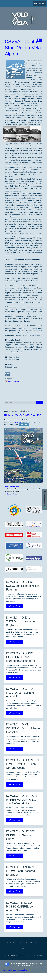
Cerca (39, 402)
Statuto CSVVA (13, 381)
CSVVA (18, 422)
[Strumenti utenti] (39, 40)
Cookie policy (14, 943)
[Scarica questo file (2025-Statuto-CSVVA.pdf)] (6, 381)
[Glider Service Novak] (34, 524)
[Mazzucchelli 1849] (14, 535)
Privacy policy (31, 943)
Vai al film (14, 606)
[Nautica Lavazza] (34, 545)
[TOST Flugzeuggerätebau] (14, 545)
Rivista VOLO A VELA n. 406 (22, 415)
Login (23, 949)
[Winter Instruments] (34, 558)
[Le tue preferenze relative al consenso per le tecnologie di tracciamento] (44, 499)
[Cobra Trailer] (34, 569)
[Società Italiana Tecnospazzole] (34, 534)
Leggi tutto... (12, 494)
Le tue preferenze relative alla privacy (26, 964)
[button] (39, 3)
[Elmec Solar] (14, 558)
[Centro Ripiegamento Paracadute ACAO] (14, 510)
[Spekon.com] (14, 569)
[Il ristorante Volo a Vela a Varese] (34, 509)
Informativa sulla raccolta (15, 970)
